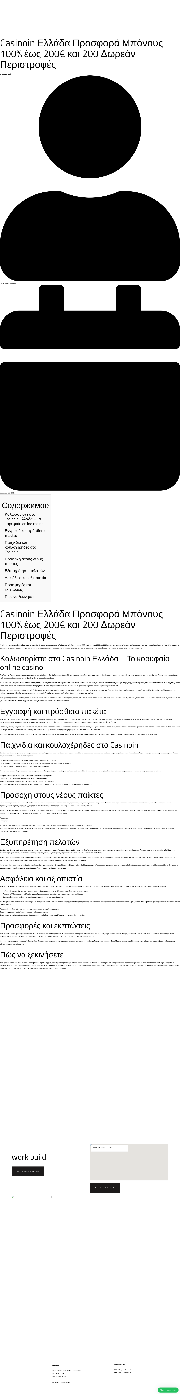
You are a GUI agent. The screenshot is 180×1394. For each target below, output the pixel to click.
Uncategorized (5, 74)
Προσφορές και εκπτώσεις (18, 587)
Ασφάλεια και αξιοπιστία (25, 578)
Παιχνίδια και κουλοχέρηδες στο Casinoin (20, 547)
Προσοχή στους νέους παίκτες (24, 561)
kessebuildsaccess (9, 283)
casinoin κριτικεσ (28, 726)
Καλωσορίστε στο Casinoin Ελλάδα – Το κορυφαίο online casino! (24, 519)
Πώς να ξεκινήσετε (20, 596)
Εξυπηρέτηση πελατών (25, 571)
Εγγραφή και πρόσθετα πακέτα (25, 533)
